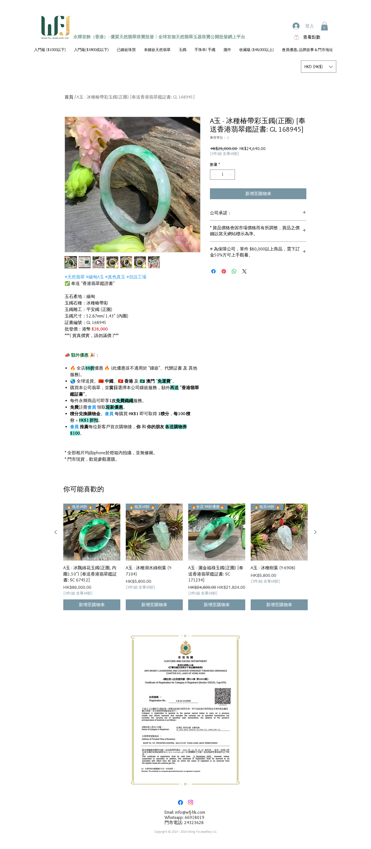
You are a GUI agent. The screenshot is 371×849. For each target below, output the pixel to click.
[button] (324, 26)
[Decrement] (214, 174)
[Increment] (230, 174)
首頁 (69, 97)
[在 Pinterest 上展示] (224, 271)
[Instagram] (190, 802)
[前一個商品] (55, 532)
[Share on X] (244, 271)
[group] (185, 557)
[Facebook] (180, 802)
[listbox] (318, 67)
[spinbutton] (222, 174)
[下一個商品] (315, 532)
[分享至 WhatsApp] (234, 271)
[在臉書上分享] (213, 271)
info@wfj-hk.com (190, 812)
